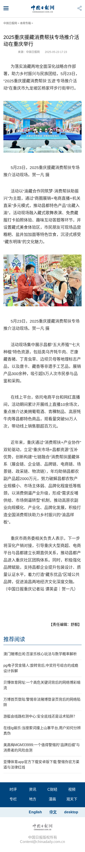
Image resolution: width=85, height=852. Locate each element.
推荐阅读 (14, 639)
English (35, 812)
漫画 (52, 799)
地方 (32, 799)
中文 (53, 812)
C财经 (52, 789)
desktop (71, 812)
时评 (13, 789)
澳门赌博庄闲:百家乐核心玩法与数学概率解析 (40, 654)
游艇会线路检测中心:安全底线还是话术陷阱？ (40, 716)
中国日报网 (10, 23)
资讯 (32, 789)
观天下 (71, 799)
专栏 (13, 799)
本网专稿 (25, 23)
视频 (71, 789)
